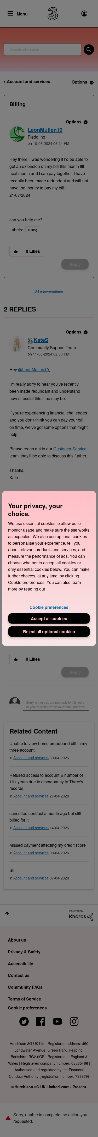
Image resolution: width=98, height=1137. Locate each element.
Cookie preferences (49, 607)
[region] (48, 568)
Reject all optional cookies (49, 631)
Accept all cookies (49, 618)
